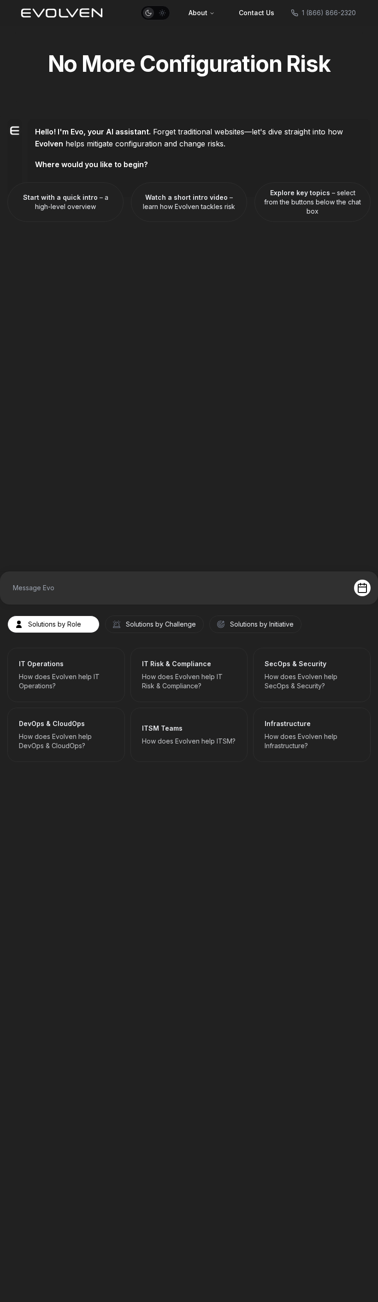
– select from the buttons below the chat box (312, 202)
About (198, 13)
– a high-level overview (65, 201)
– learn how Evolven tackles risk (189, 201)
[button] (155, 13)
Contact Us (256, 13)
